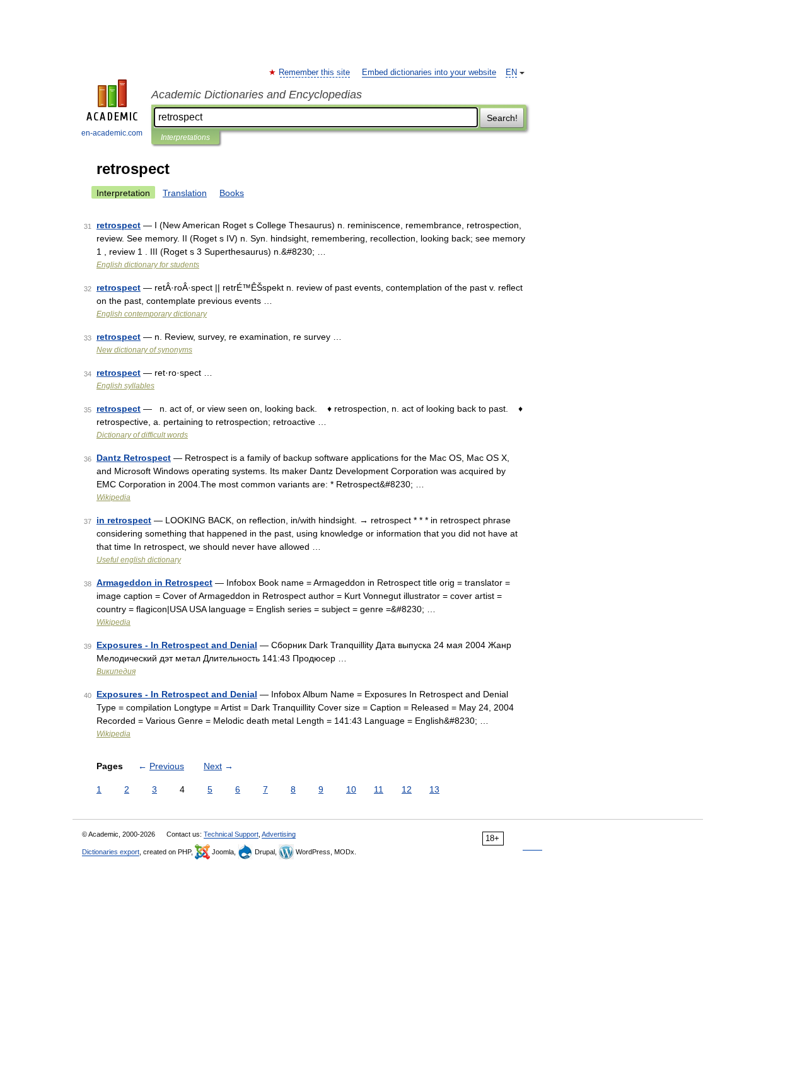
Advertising (279, 834)
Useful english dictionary (138, 559)
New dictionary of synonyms (144, 350)
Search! (502, 118)
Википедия (116, 671)
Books (231, 193)
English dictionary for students (147, 264)
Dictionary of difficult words (142, 435)
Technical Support (231, 834)
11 (378, 789)
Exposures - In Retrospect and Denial (176, 645)
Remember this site (315, 72)
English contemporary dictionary (151, 314)
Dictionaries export (110, 852)
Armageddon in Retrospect (154, 583)
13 (434, 789)
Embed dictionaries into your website (429, 72)
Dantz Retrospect (133, 458)
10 (351, 789)
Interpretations (185, 137)
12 (407, 789)
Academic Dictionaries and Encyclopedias (256, 94)
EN (511, 72)
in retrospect (123, 520)
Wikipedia (113, 497)
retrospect (118, 225)
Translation (185, 193)
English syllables (125, 385)
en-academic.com (111, 133)
